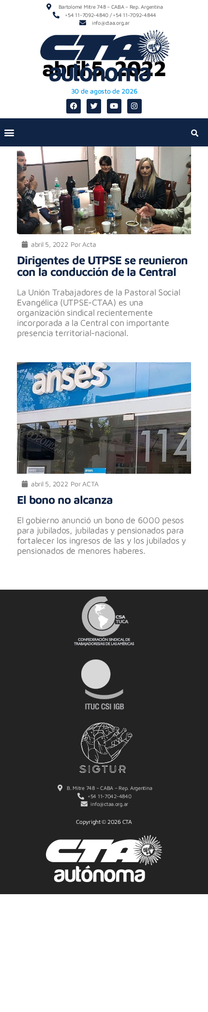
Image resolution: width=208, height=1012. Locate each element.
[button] (9, 132)
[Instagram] (134, 106)
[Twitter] (94, 106)
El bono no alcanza (65, 499)
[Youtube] (114, 106)
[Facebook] (73, 106)
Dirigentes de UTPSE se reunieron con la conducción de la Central (102, 265)
